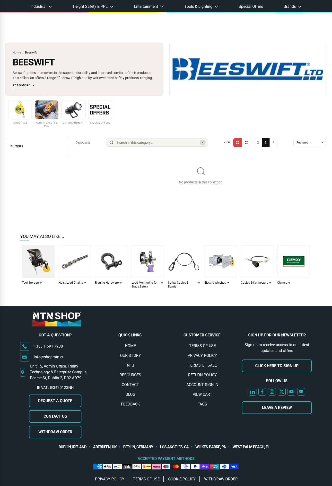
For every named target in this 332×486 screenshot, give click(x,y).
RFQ (130, 365)
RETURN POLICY (202, 375)
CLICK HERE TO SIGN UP (276, 365)
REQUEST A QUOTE (55, 400)
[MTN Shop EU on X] (282, 392)
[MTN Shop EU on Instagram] (272, 392)
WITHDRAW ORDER (55, 432)
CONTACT (130, 384)
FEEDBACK (130, 404)
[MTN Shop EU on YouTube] (291, 392)
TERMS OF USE (202, 345)
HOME (130, 345)
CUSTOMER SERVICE (201, 335)
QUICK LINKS (130, 335)
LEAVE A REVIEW (277, 407)
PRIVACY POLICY (202, 355)
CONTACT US (55, 416)
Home (17, 52)
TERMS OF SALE (202, 365)
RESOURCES (130, 375)
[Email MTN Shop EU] (301, 392)
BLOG (130, 394)
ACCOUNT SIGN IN (202, 384)
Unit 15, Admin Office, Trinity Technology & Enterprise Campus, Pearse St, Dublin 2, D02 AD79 (58, 372)
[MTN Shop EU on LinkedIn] (252, 392)
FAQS (202, 404)
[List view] (246, 142)
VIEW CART (202, 394)
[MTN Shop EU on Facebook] (262, 392)
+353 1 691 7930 (48, 346)
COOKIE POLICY (182, 479)
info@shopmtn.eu (49, 357)
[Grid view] (237, 142)
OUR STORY (130, 355)
